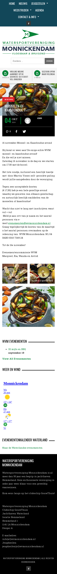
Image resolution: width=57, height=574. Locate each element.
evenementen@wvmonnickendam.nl (29, 223)
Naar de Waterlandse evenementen (22, 447)
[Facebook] (28, 23)
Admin (39, 118)
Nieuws (9, 100)
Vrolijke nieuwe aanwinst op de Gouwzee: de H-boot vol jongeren (19, 75)
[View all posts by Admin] (29, 121)
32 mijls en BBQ (17, 349)
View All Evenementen (16, 358)
